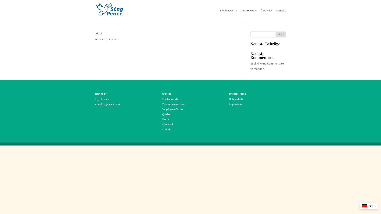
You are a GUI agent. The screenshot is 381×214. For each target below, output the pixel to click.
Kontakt (281, 11)
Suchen (281, 34)
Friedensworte (228, 11)
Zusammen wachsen (173, 104)
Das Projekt (247, 11)
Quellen (166, 114)
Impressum (235, 104)
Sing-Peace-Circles (172, 109)
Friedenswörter (170, 99)
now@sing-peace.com (107, 104)
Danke (165, 119)
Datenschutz (236, 99)
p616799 (102, 39)
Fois (98, 33)
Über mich (267, 11)
